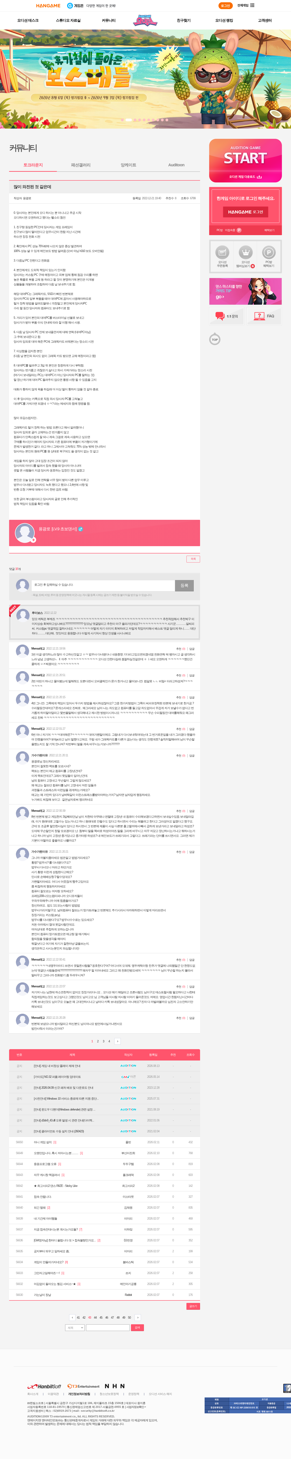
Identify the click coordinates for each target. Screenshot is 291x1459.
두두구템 (128, 1164)
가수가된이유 (39, 755)
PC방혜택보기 (268, 263)
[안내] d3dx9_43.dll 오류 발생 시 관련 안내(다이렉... (64, 1120)
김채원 (128, 1207)
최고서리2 (128, 1186)
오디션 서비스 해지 (160, 1394)
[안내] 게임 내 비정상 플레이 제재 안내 (57, 1066)
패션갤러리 (80, 165)
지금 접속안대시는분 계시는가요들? (58, 1229)
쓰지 (128, 1273)
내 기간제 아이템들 (45, 1218)
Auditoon (176, 165)
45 (101, 1317)
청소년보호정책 (109, 1394)
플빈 (128, 1142)
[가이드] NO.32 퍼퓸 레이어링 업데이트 (57, 1076)
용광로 (27, 198)
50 (129, 1317)
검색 (137, 1327)
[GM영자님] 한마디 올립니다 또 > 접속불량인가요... (67, 1240)
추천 (178, 648)
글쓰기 (193, 1306)
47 (112, 1317)
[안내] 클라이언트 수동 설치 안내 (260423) (59, 1131)
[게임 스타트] (245, 155)
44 (95, 1317)
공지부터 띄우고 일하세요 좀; (51, 1251)
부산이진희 (128, 1153)
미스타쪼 (128, 1196)
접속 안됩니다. (43, 1196)
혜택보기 (269, 230)
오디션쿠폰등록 (222, 263)
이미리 (128, 1218)
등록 (184, 585)
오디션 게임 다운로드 (245, 176)
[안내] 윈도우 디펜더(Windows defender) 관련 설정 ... (64, 1109)
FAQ (264, 316)
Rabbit (128, 1295)
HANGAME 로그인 (245, 212)
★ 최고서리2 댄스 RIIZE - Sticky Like (55, 1186)
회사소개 (32, 1394)
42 (84, 1317)
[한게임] (48, 5)
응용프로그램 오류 (47, 1164)
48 (118, 1317)
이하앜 (128, 1229)
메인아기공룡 (128, 1284)
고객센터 (265, 20)
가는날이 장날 (42, 1295)
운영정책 (133, 1394)
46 (106, 1317)
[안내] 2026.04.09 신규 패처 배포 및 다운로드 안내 (63, 1087)
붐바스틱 (128, 1262)
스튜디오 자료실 (68, 20)
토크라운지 (33, 165)
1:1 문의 (226, 316)
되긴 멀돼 (42, 1207)
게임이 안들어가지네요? (51, 1262)
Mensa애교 (38, 648)
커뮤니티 (108, 20)
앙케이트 (128, 165)
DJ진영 (128, 1240)
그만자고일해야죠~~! (49, 1273)
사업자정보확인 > (136, 1407)
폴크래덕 (128, 1175)
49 (123, 1317)
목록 (193, 558)
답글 (191, 648)
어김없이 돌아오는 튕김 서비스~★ (57, 1284)
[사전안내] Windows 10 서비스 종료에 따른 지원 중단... (66, 1098)
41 (78, 1317)
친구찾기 (184, 20)
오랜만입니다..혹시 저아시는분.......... (58, 1153)
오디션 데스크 (27, 20)
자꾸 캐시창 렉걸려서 (49, 1175)
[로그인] (225, 5)
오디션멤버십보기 (243, 264)
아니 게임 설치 (45, 1142)
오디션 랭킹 (224, 20)
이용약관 (53, 1394)
